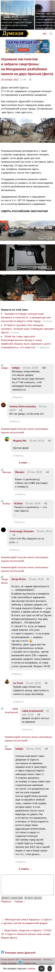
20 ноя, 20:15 (36, 440)
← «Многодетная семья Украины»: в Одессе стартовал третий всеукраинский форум (26, 921)
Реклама (27, 54)
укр (44, 33)
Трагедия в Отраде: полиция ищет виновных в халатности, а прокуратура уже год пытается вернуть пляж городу (26, 317)
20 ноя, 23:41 (33, 748)
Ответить (17, 397)
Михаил (19, 472)
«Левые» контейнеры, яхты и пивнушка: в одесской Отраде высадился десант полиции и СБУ (16, 23)
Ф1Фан (18, 503)
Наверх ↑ (20, 901)
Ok (41, 968)
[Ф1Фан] (5, 503)
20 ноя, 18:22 (34, 472)
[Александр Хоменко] (3, 531)
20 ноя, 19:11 (44, 531)
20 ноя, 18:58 (33, 503)
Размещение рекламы (31, 959)
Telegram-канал (29, 963)
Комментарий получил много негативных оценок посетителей (24, 431)
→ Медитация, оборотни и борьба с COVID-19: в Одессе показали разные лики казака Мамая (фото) (26, 934)
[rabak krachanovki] (9, 712)
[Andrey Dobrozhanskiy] (3, 406)
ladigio (16, 367)
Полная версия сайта (10, 959)
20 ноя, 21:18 (36, 579)
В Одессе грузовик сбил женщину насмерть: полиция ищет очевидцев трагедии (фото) (27, 329)
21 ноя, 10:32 (33, 683)
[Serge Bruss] (4, 583)
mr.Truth (18, 683)
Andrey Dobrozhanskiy (22, 406)
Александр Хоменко (21, 531)
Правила (6, 901)
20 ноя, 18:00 (30, 367)
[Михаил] (6, 472)
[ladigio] (4, 368)
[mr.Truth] (7, 683)
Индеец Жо (19, 440)
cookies (31, 968)
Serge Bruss (18, 579)
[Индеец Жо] (7, 441)
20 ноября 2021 (9, 79)
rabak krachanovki (32, 711)
